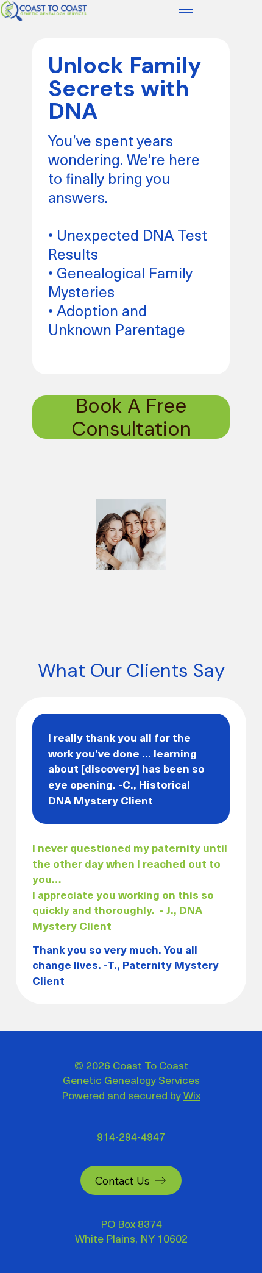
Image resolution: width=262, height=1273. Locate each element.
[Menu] (186, 11)
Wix (191, 1095)
